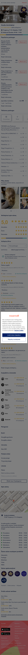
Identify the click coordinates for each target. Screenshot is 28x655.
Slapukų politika (18, 330)
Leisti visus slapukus (14, 335)
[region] (14, 327)
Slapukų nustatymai (14, 339)
